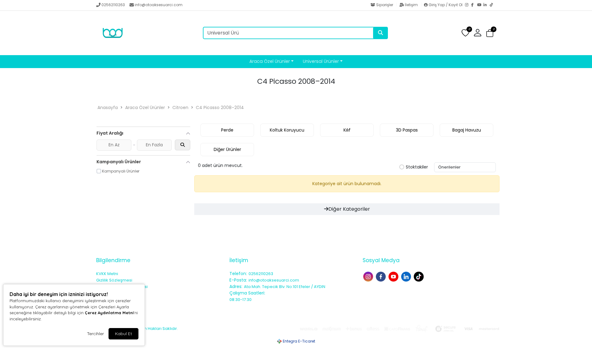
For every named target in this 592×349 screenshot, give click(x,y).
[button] (490, 33)
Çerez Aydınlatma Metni (109, 312)
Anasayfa (107, 107)
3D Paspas (407, 130)
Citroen (180, 107)
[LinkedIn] (486, 5)
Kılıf (347, 130)
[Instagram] (468, 5)
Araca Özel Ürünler (269, 61)
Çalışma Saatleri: (247, 293)
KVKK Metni (107, 274)
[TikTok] (493, 5)
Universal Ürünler (321, 61)
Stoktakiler (417, 167)
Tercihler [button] (95, 333)
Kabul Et (123, 333)
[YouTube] (480, 5)
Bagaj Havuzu (466, 130)
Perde (227, 130)
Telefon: (238, 273)
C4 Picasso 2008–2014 (220, 107)
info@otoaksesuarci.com (159, 4)
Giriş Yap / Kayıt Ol (445, 4)
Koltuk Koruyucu (287, 130)
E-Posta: (238, 280)
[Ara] (380, 33)
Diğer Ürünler (227, 149)
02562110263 (113, 4)
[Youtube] (394, 276)
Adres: (235, 286)
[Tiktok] (419, 276)
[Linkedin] (407, 276)
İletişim (411, 4)
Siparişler (384, 4)
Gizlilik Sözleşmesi (114, 280)
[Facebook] (474, 5)
